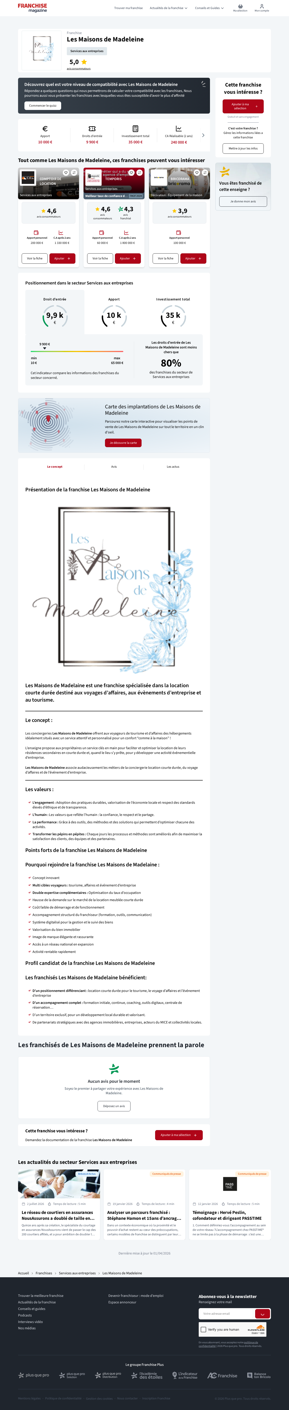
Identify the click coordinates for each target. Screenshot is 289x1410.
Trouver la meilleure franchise (40, 1295)
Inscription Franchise (156, 1398)
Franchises (44, 1273)
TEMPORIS (113, 178)
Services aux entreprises (86, 51)
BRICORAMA (180, 178)
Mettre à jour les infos (243, 148)
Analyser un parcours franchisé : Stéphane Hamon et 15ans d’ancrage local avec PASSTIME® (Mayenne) (143, 1218)
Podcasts (25, 1315)
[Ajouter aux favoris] (66, 172)
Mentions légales (29, 1398)
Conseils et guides (31, 1309)
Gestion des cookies (99, 1398)
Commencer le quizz (42, 105)
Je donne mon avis (243, 201)
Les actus (173, 467)
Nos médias (27, 1328)
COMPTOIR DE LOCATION (50, 181)
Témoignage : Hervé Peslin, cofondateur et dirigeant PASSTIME (227, 1215)
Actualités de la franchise (37, 1302)
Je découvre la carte (123, 443)
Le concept (54, 467)
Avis (114, 467)
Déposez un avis (114, 1106)
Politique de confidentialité (63, 1398)
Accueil (23, 1273)
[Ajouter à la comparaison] (74, 172)
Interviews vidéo (30, 1322)
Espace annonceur (122, 1302)
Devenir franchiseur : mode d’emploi (135, 1295)
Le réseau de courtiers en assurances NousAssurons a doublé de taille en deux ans (57, 1218)
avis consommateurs (79, 69)
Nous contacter (127, 1398)
